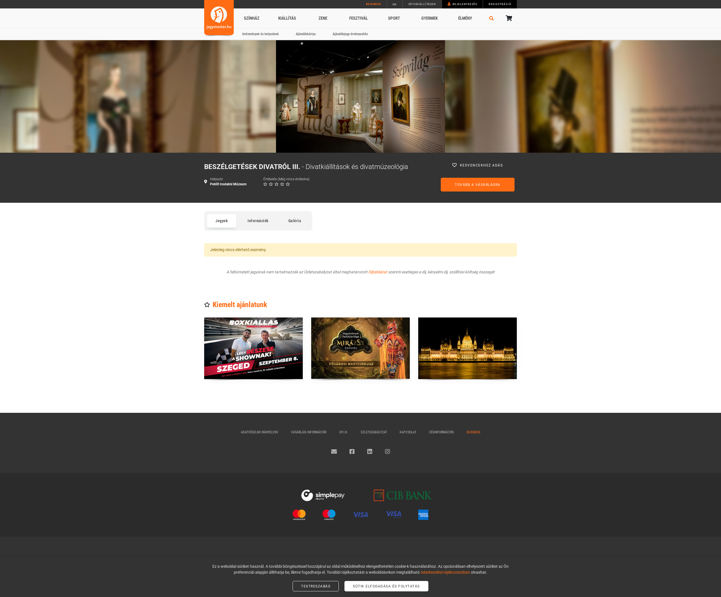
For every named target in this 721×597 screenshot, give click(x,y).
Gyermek (429, 18)
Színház (251, 18)
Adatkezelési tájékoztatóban (445, 572)
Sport (394, 18)
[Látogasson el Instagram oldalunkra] (387, 451)
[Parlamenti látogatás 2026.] (467, 348)
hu (395, 4)
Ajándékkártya (306, 34)
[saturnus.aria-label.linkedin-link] (369, 451)
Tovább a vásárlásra (477, 185)
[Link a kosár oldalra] (508, 18)
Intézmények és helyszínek (260, 34)
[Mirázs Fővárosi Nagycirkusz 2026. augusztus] (360, 348)
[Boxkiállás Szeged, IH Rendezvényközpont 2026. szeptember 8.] (253, 348)
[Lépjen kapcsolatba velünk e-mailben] (334, 451)
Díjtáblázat (377, 272)
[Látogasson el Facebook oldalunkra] (352, 451)
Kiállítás (287, 18)
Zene (323, 18)
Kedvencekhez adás (481, 165)
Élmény (465, 18)
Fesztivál (358, 18)
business (373, 4)
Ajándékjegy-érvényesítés (350, 34)
